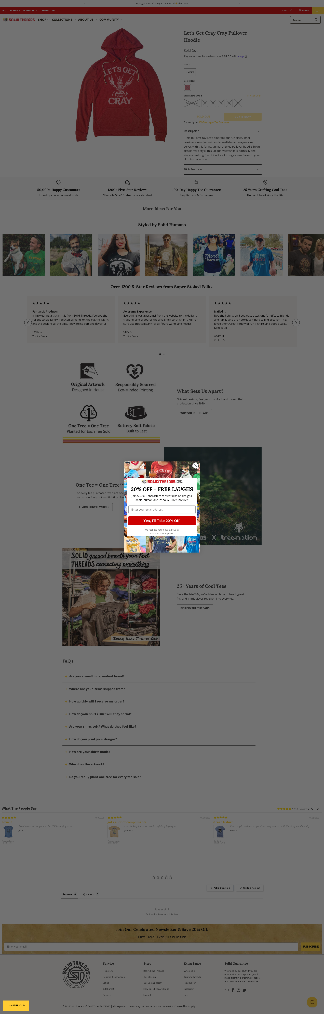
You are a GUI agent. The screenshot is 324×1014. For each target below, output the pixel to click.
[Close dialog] (196, 466)
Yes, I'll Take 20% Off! (162, 521)
